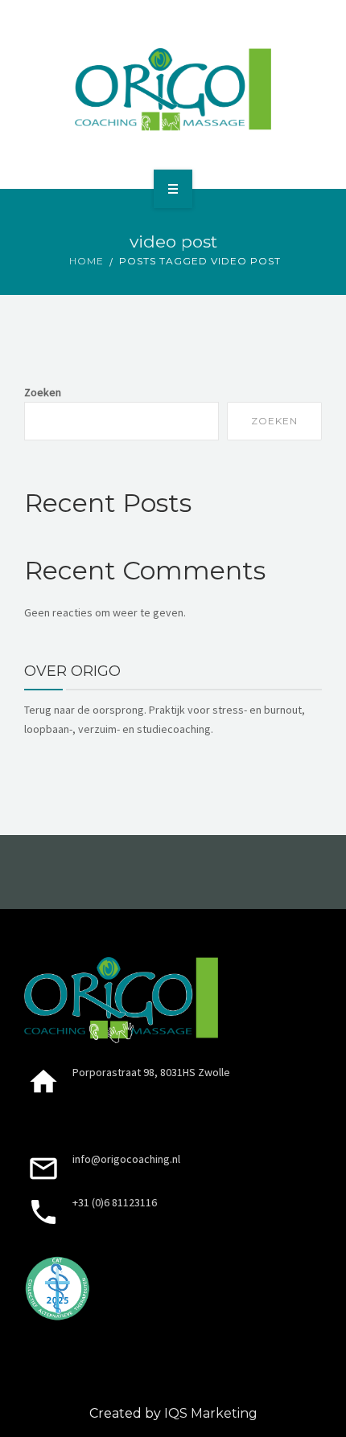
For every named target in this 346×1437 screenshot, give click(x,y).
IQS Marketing (210, 1413)
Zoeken (42, 392)
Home (86, 261)
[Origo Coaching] (173, 91)
